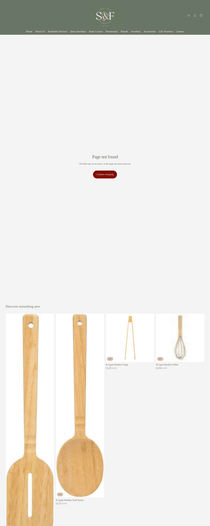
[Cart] (201, 15)
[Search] (189, 15)
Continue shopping (105, 174)
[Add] (99, 493)
